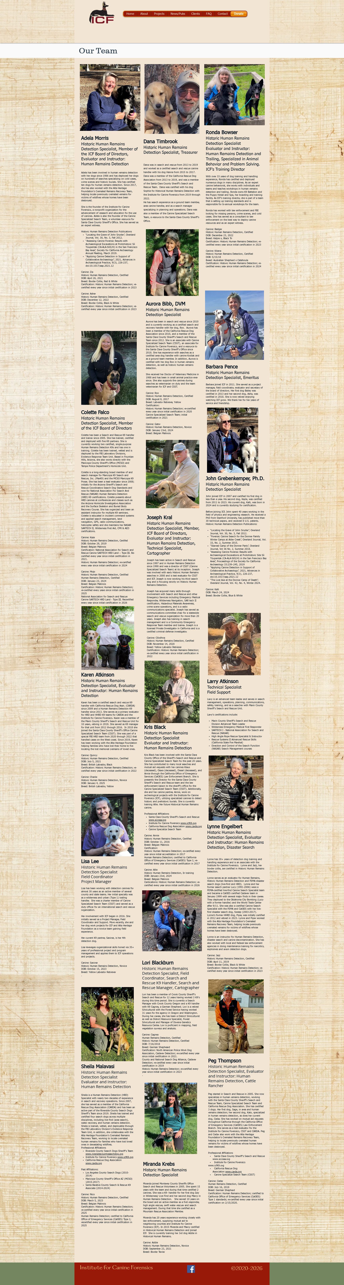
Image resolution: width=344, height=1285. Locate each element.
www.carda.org (94, 1163)
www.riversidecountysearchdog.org (104, 1154)
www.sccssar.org (157, 820)
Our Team (98, 50)
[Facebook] (191, 1269)
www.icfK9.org (125, 1157)
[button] (144, 14)
